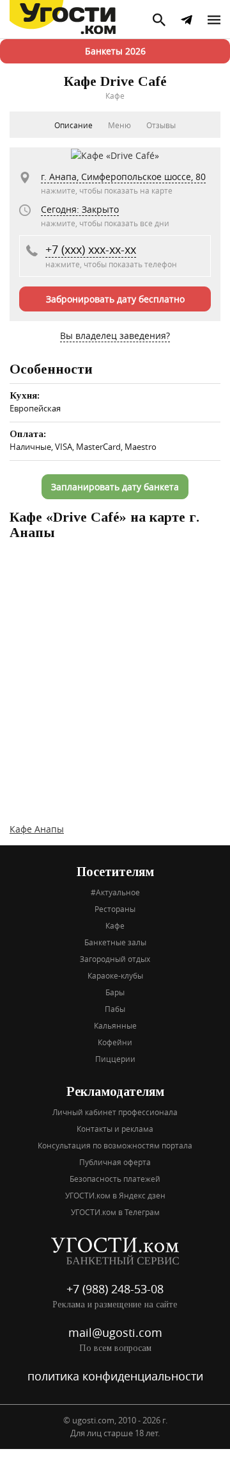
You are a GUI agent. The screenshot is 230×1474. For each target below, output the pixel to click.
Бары (115, 992)
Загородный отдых (115, 959)
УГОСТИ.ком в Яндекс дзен (115, 1195)
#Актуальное (115, 892)
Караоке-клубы (115, 975)
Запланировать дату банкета (115, 487)
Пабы (115, 1009)
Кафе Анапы (37, 829)
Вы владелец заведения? (115, 335)
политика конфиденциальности (115, 1376)
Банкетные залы (115, 942)
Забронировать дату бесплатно (115, 299)
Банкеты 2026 (115, 51)
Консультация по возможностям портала (115, 1145)
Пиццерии (115, 1059)
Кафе (115, 925)
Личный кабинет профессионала (115, 1112)
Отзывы (161, 125)
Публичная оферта (115, 1162)
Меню (119, 125)
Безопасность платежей (115, 1178)
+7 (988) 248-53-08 (115, 1288)
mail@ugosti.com (115, 1332)
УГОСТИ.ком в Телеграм (115, 1212)
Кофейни (115, 1042)
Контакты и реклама (115, 1128)
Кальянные (115, 1025)
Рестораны (115, 909)
